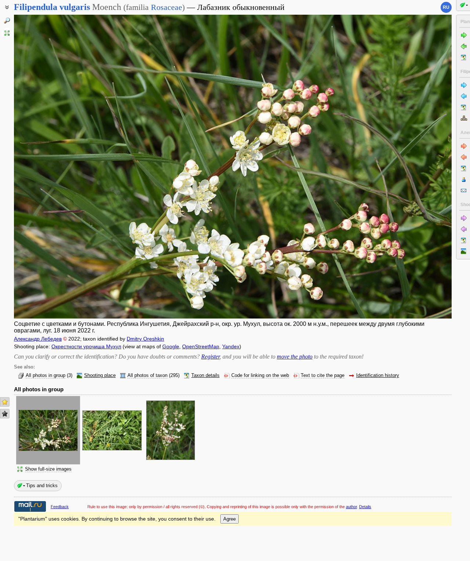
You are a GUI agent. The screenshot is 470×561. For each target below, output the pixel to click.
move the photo (294, 356)
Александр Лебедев (38, 339)
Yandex (230, 346)
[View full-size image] (7, 33)
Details (365, 506)
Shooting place (100, 375)
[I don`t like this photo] (5, 413)
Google (170, 346)
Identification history (377, 375)
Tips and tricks (42, 485)
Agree (229, 519)
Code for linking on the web (260, 375)
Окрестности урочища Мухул (86, 346)
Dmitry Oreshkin (145, 339)
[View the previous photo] (59, 167)
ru (446, 7)
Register (210, 356)
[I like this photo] (5, 402)
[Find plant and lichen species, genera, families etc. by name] (6, 20)
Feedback (60, 506)
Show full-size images (48, 469)
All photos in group (45, 375)
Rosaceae (166, 7)
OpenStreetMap (200, 346)
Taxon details (205, 375)
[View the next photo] (406, 167)
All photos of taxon (147, 375)
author (351, 506)
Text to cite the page (322, 375)
